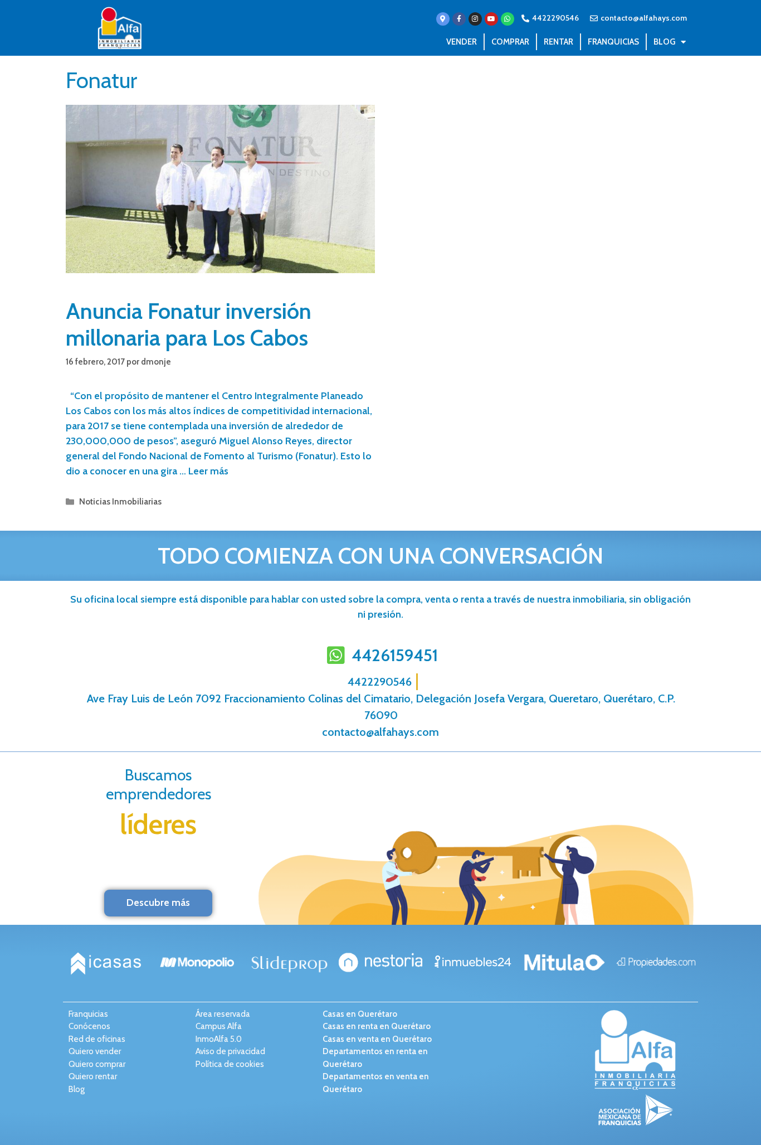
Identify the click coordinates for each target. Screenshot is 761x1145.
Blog (664, 42)
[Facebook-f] (459, 19)
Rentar (558, 42)
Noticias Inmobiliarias (120, 501)
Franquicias (613, 42)
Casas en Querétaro (360, 1014)
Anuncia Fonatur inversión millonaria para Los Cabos (188, 324)
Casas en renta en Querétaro (377, 1026)
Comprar (510, 42)
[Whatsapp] (507, 19)
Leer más (208, 471)
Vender (461, 42)
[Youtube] (491, 19)
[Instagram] (475, 19)
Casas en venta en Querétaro (377, 1039)
